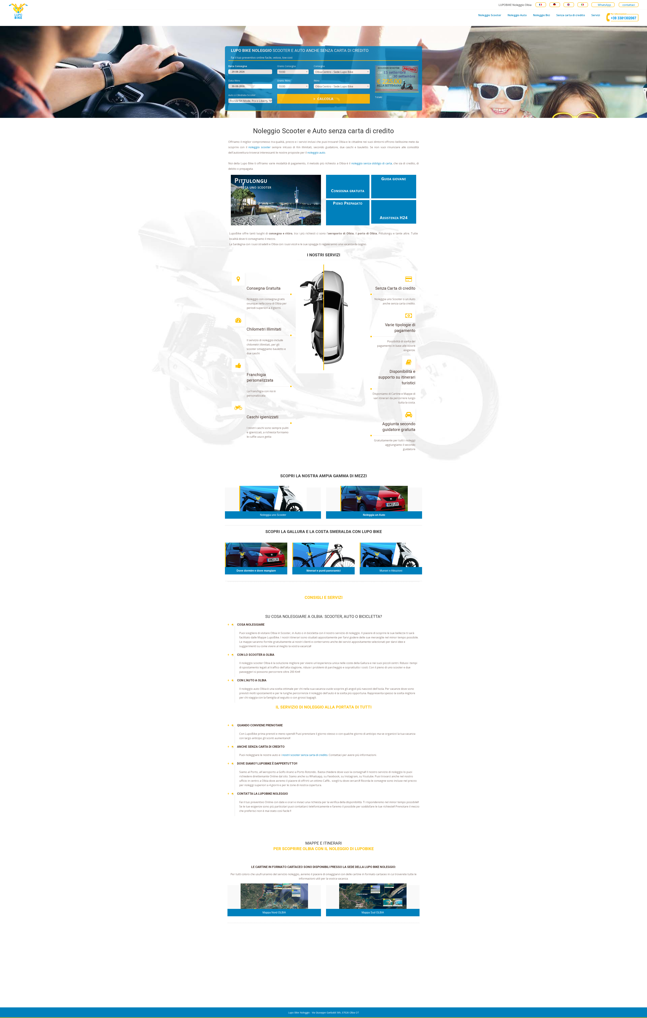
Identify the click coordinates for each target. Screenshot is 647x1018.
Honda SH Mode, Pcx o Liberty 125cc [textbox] (252, 101)
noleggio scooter (259, 147)
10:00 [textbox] (282, 72)
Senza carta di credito (570, 15)
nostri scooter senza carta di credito (305, 755)
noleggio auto (316, 152)
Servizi (595, 15)
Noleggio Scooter (489, 15)
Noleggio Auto (517, 15)
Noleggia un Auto (374, 514)
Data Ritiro (234, 80)
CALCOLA (325, 98)
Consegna (319, 66)
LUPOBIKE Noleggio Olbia (515, 5)
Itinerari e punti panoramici (323, 570)
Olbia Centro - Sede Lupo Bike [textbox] (334, 72)
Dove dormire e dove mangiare (256, 570)
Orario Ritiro (283, 80)
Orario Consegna (286, 66)
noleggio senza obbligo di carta (371, 163)
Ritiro (316, 80)
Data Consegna (237, 66)
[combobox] (293, 71)
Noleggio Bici (541, 15)
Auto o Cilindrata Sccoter (241, 95)
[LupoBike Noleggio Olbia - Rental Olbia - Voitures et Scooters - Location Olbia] (48, 10)
